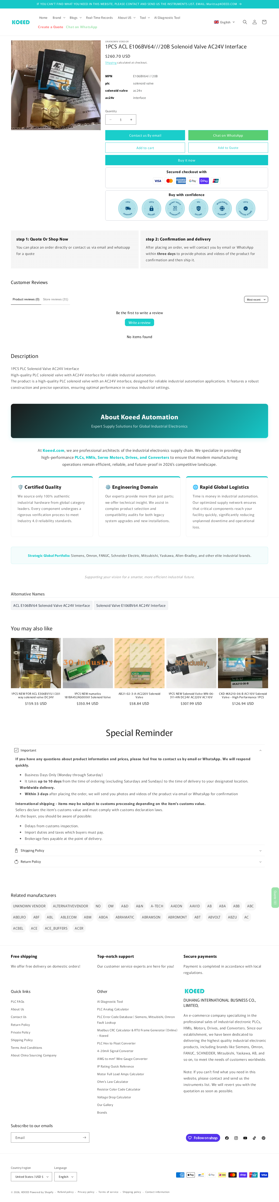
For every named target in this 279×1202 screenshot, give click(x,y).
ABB (236, 905)
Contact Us (19, 1017)
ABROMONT (177, 917)
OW (111, 905)
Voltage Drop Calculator (114, 1097)
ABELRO (19, 917)
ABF (36, 917)
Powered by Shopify (41, 1192)
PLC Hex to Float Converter (116, 1043)
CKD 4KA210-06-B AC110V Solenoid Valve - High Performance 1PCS (243, 695)
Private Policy (20, 1032)
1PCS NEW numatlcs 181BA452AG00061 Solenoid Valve (88, 695)
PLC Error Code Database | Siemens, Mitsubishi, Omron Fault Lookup (136, 1020)
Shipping (111, 62)
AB (209, 905)
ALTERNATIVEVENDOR (70, 905)
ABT (197, 917)
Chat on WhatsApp (228, 135)
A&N (139, 905)
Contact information (157, 1191)
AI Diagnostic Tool (110, 1001)
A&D (125, 905)
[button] (58, 17)
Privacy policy (86, 1191)
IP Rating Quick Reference (115, 1066)
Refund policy (65, 1191)
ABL (50, 917)
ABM (87, 917)
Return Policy (20, 1024)
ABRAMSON (151, 917)
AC (246, 917)
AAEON (176, 905)
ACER (79, 928)
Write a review (139, 322)
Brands (102, 1112)
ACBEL (18, 928)
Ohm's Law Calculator (112, 1082)
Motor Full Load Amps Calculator (120, 1074)
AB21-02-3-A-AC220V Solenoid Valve (139, 695)
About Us (17, 1009)
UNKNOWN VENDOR (29, 905)
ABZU (232, 917)
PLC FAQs (17, 1001)
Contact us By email (145, 135)
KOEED (25, 1192)
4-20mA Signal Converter (115, 1051)
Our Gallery (105, 1104)
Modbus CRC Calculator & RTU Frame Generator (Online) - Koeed (137, 1033)
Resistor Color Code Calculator (119, 1089)
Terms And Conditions (26, 1048)
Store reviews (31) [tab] (55, 299)
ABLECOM (69, 917)
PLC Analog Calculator (113, 1009)
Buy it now (187, 160)
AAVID (195, 905)
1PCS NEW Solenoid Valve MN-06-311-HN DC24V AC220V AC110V (191, 695)
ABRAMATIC (125, 917)
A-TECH (157, 905)
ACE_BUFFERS (56, 928)
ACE (34, 928)
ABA (222, 905)
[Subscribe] (84, 1137)
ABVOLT (214, 917)
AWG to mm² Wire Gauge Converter (122, 1058)
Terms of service (108, 1191)
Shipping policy (132, 1191)
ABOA (103, 917)
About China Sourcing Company (34, 1055)
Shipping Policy (22, 1040)
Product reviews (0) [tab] (26, 299)
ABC (250, 905)
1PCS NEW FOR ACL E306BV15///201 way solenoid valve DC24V (35, 695)
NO (98, 905)
